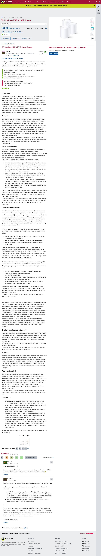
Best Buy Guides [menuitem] (30, 2)
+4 (92, 38)
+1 (20, 448)
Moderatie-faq (14, 454)
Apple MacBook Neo (61, 541)
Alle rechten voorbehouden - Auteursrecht (13, 544)
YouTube (86, 543)
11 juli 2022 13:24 (13, 463)
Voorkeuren (37, 553)
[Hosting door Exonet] (87, 533)
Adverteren (31, 541)
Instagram (87, 546)
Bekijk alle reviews (9, 43)
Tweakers (4, 542)
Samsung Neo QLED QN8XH (63, 543)
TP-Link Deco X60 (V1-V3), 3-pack (16, 20)
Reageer (5, 474)
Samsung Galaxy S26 (61, 548)
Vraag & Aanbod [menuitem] (50, 2)
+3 (25, 448)
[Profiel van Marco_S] (3, 52)
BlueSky (86, 541)
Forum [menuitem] (59, 2)
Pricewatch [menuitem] (40, 2)
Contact (30, 543)
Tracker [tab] (98, 7)
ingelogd (23, 528)
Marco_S (8, 51)
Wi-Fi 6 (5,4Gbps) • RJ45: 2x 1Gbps (12, 32)
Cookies (30, 553)
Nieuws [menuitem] (15, 2)
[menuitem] (92, 2)
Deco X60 (19, 17)
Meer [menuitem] (68, 2)
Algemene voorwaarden (35, 548)
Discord (86, 551)
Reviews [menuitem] (21, 2)
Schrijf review (54, 53)
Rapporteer (15, 55)
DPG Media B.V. (21, 542)
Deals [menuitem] (63, 2)
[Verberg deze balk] (94, 5)
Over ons (37, 543)
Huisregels (31, 546)
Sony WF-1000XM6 (61, 553)
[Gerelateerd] (1, 17)
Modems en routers (7, 17)
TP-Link (14, 17)
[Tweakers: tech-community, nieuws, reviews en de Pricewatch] (6, 2)
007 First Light (59, 551)
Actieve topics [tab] (98, 13)
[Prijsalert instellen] (46, 28)
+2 (45, 52)
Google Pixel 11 (59, 546)
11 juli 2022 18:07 (11, 480)
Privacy (30, 551)
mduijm (9, 461)
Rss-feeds (87, 548)
